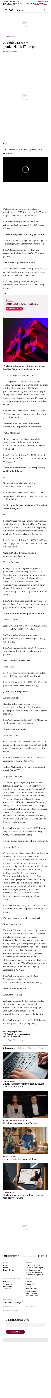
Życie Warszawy (32, 1296)
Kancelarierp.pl (31, 1291)
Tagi (41, 1048)
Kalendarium (30, 1306)
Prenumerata (8, 1286)
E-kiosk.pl (29, 1282)
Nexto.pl (29, 1286)
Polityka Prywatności (33, 1265)
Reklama (6, 1282)
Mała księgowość (32, 1289)
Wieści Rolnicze (31, 1293)
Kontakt (6, 1268)
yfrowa (19, 10)
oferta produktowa (10, 1310)
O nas (5, 1265)
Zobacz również (9, 1048)
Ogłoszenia (7, 1284)
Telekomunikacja (10, 37)
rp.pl (5, 143)
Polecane (21, 1048)
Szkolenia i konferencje (12, 1303)
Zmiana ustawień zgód (34, 1268)
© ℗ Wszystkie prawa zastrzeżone (16, 1034)
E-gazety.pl (30, 1284)
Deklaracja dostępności (34, 1275)
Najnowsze (32, 1048)
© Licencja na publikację (12, 1032)
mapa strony (8, 1306)
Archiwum (7, 1289)
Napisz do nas (8, 1270)
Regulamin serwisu (33, 1270)
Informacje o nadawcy (34, 1272)
